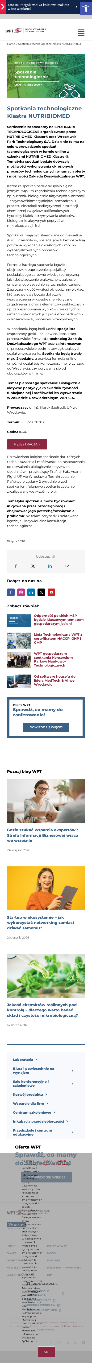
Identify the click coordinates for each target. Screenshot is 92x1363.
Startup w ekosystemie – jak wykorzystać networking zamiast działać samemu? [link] (40, 922)
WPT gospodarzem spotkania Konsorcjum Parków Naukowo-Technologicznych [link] (53, 659)
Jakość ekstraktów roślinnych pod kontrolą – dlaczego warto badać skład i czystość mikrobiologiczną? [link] (42, 1010)
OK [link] (46, 1351)
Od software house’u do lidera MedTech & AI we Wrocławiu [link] (54, 680)
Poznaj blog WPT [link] (24, 771)
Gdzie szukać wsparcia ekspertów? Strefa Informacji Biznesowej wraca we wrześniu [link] (42, 835)
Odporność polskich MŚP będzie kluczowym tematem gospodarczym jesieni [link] (59, 620)
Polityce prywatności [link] (49, 1162)
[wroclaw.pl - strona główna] (3, 7)
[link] (86, 8)
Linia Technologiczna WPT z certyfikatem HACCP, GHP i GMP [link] (58, 638)
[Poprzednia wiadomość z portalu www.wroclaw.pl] (76, 7)
